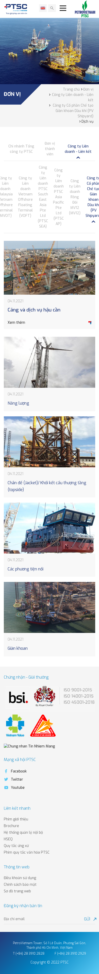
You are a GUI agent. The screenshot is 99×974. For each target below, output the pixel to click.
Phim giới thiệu (16, 819)
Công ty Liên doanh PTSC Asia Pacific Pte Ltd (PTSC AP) (58, 197)
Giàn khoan (18, 648)
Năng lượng (18, 403)
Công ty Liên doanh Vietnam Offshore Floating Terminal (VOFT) (25, 197)
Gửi (89, 919)
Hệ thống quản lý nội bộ (23, 832)
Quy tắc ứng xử (16, 845)
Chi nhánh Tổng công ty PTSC (21, 149)
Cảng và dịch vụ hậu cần (34, 310)
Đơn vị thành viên (50, 149)
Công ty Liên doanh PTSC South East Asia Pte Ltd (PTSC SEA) (43, 197)
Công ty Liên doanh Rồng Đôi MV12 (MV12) (74, 197)
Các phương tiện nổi (25, 569)
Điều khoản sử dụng (20, 878)
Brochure (11, 825)
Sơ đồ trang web (17, 891)
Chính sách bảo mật (20, 884)
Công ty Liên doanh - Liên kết (78, 149)
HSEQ (8, 839)
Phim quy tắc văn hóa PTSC (27, 852)
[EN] (43, 8)
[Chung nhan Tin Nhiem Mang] (29, 746)
